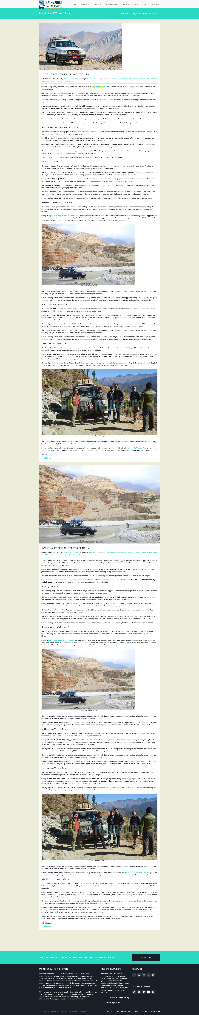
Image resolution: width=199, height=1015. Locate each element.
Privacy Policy (154, 1011)
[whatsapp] (148, 975)
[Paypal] (134, 992)
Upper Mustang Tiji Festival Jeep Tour (63, 215)
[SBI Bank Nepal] (144, 992)
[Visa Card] (148, 992)
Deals (135, 4)
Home (74, 4)
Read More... (46, 458)
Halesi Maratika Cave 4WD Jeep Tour (126, 79)
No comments (69, 81)
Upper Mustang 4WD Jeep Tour (51, 81)
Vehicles (97, 4)
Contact (155, 4)
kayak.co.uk (146, 957)
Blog (144, 4)
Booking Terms (141, 1011)
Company (85, 4)
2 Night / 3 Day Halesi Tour (52, 157)
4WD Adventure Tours (109, 553)
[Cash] (153, 992)
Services (125, 4)
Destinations (111, 4)
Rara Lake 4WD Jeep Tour (148, 79)
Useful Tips (92, 79)
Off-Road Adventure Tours (144, 553)
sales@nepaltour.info (114, 1002)
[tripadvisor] (153, 975)
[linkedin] (139, 975)
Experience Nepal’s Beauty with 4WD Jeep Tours (65, 74)
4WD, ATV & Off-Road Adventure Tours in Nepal (65, 548)
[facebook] (134, 975)
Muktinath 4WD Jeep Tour (126, 553)
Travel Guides (120, 1011)
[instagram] (144, 975)
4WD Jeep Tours (108, 79)
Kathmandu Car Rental (70, 79)
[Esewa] (139, 992)
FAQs (130, 1011)
